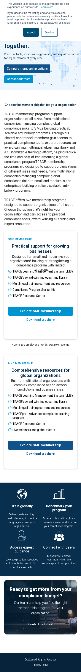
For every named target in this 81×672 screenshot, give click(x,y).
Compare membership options (27, 68)
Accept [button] (31, 32)
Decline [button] (49, 32)
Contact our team (18, 79)
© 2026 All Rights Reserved (40, 660)
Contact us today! (40, 624)
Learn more (46, 7)
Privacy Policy (40, 665)
